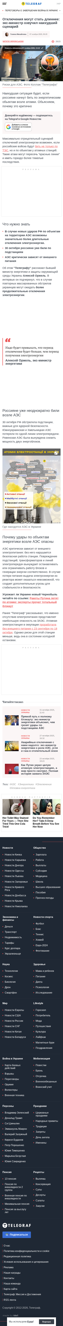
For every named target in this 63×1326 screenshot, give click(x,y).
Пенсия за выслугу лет (15, 1211)
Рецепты (38, 1172)
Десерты (41, 1195)
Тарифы (9, 943)
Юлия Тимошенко (15, 1150)
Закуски (40, 1206)
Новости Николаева (16, 906)
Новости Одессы (14, 870)
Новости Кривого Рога (14, 888)
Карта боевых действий (12, 1066)
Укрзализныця (13, 953)
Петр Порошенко (14, 1145)
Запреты (40, 1131)
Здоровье (39, 964)
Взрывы (9, 1073)
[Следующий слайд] (60, 11)
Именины (41, 1142)
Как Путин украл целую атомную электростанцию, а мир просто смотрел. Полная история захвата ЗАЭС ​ (39, 769)
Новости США (13, 1015)
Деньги (9, 926)
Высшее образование (48, 887)
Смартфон (11, 992)
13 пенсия (10, 1178)
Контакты (9, 1278)
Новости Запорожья (16, 881)
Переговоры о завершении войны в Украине (31, 10)
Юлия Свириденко (15, 1161)
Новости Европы (14, 1010)
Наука (6, 964)
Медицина (41, 876)
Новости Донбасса (15, 895)
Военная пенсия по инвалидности (16, 1197)
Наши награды (12, 1272)
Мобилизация (41, 1058)
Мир (4, 1003)
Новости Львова (14, 876)
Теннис (40, 934)
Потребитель (43, 1015)
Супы (39, 1189)
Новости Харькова (15, 860)
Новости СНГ (12, 1026)
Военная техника (14, 1095)
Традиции (41, 1126)
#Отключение (43, 784)
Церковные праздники (42, 1114)
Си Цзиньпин (12, 1123)
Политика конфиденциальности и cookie (26, 1251)
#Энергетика (26, 784)
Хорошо (46, 1321)
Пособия (41, 892)
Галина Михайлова (18, 34)
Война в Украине (12, 1058)
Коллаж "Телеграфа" (44, 84)
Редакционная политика (17, 1256)
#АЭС (13, 784)
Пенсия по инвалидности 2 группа (14, 1187)
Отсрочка (41, 1076)
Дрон (8, 987)
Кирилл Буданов (14, 1139)
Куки (30, 1321)
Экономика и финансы (10, 918)
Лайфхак (41, 1037)
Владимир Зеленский (17, 1112)
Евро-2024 (42, 945)
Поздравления (44, 1048)
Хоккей (40, 939)
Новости (7, 848)
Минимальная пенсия (17, 1204)
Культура (41, 1031)
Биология (10, 982)
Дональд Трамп (13, 1118)
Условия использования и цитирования (26, 1262)
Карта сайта (10, 1289)
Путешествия (43, 1026)
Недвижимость (13, 937)
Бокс (38, 929)
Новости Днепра (14, 865)
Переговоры (12, 1079)
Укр (59, 3)
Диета (39, 982)
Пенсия (6, 1172)
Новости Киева (13, 854)
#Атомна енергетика (22, 788)
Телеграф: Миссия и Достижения (22, 1294)
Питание (40, 976)
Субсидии (41, 870)
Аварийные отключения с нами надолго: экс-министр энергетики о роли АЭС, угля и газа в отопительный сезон (39, 746)
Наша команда (12, 1283)
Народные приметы (47, 1121)
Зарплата (41, 854)
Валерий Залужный (16, 1134)
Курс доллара (12, 948)
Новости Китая (13, 1031)
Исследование (44, 992)
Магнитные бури (45, 1042)
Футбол (40, 923)
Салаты (40, 1200)
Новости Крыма (14, 901)
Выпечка (40, 1178)
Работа (40, 860)
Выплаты (41, 865)
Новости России (14, 1021)
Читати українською (13, 41)
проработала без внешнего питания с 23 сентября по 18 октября (29, 628)
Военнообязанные (46, 1081)
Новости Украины (25, 711)
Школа (39, 881)
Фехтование (42, 950)
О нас (7, 1245)
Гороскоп (41, 1010)
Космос (9, 976)
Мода (39, 1021)
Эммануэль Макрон (16, 1129)
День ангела (43, 1137)
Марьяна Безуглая (15, 1156)
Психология (42, 987)
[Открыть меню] (4, 3)
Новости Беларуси (15, 1037)
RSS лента (10, 1300)
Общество (39, 848)
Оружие (9, 1084)
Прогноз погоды (45, 898)
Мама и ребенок (45, 971)
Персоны (8, 1106)
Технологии (11, 971)
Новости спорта (43, 917)
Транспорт (11, 932)
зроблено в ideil (10, 1316)
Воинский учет (44, 1087)
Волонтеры (11, 1090)
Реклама (8, 1267)
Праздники (40, 1106)
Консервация (43, 1184)
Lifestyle (38, 1003)
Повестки (41, 1065)
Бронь (39, 1070)
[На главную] (31, 3)
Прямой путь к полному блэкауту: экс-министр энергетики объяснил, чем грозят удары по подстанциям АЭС (38, 722)
